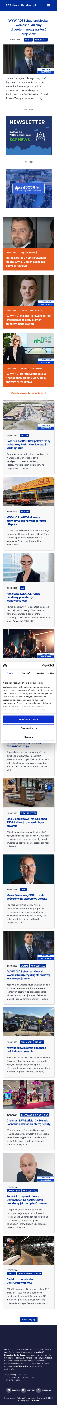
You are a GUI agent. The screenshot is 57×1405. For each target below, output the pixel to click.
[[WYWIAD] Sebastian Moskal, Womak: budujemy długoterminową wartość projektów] (28, 59)
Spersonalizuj (27, 728)
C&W (46, 1115)
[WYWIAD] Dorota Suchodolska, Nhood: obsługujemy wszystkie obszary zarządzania (26, 377)
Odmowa (28, 737)
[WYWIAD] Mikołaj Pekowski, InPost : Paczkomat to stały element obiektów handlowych (28, 319)
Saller (24, 435)
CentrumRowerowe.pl (29, 1274)
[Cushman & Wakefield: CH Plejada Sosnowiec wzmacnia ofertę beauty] (28, 1094)
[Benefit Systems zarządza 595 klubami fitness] (28, 644)
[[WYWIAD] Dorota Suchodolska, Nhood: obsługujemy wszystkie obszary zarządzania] (28, 348)
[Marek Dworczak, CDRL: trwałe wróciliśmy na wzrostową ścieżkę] (28, 869)
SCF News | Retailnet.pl (21, 5)
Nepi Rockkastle (28, 252)
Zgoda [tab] (10, 673)
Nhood (24, 368)
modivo (25, 511)
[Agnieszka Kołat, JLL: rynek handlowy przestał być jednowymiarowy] (28, 567)
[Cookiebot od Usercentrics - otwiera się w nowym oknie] (42, 666)
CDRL (23, 889)
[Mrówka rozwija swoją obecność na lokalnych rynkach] (28, 1021)
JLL (22, 588)
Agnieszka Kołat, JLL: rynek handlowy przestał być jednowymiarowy (23, 597)
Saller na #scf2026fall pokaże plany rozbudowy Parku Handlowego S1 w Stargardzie (29, 444)
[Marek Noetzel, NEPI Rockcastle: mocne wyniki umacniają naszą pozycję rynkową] (28, 232)
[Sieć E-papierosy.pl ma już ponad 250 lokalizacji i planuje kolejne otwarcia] (28, 793)
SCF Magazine (21, 1366)
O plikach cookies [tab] (45, 673)
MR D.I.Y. (39, 1042)
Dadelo (11, 1274)
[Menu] (48, 5)
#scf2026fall (41, 40)
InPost (24, 310)
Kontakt (35, 1400)
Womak (28, 40)
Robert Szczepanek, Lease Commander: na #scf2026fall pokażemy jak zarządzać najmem (27, 1200)
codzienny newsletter (42, 1358)
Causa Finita (14, 1191)
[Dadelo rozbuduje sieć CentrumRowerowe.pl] (28, 1250)
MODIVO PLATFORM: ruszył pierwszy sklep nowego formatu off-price (26, 521)
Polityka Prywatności (26, 1398)
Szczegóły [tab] (27, 673)
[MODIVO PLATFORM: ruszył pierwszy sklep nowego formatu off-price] (28, 491)
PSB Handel (26, 1042)
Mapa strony (9, 1398)
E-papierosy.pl (28, 813)
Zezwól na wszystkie (28, 719)
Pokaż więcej (28, 1319)
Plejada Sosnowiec (31, 1115)
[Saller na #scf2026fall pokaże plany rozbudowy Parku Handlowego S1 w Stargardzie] (28, 415)
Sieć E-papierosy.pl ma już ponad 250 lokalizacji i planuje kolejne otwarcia (27, 822)
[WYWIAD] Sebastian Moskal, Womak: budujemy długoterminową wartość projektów (28, 975)
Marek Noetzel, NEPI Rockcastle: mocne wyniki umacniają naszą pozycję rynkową (26, 261)
